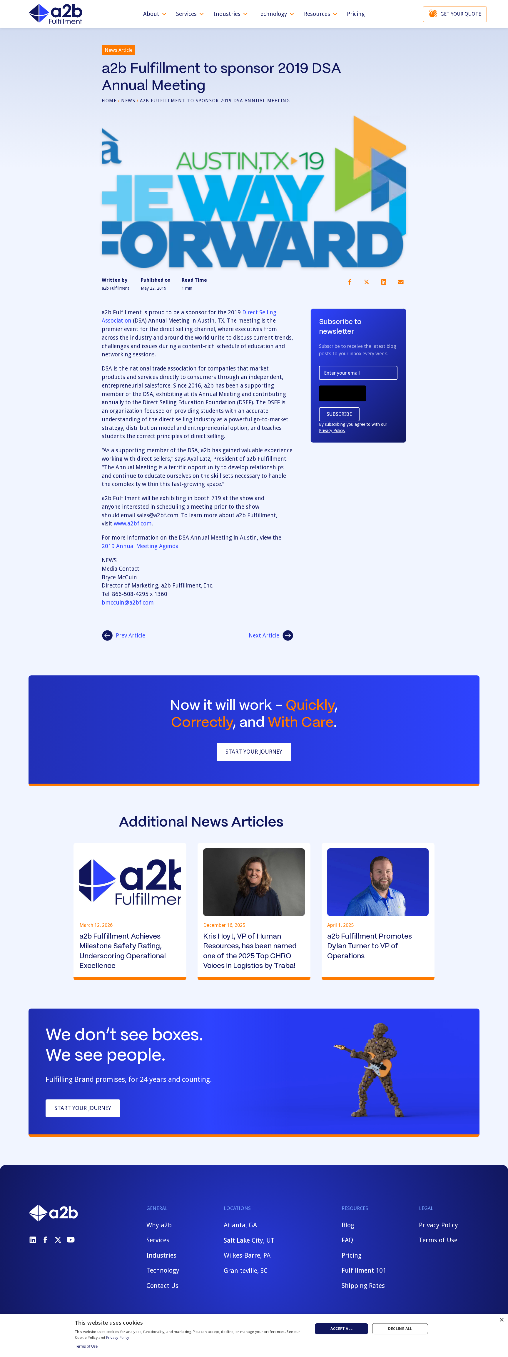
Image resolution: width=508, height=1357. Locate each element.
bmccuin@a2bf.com (128, 602)
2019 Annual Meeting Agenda (140, 546)
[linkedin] (33, 1240)
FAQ (347, 1240)
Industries (161, 1255)
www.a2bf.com (133, 523)
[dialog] (254, 1335)
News (128, 101)
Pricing (356, 14)
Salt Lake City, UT (249, 1240)
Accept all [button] (341, 1328)
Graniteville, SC (246, 1270)
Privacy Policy (438, 1225)
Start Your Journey (253, 751)
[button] (155, 14)
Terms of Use (438, 1240)
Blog (348, 1225)
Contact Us (162, 1285)
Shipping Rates (363, 1285)
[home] (55, 14)
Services (157, 1240)
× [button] (501, 1320)
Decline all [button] (400, 1328)
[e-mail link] (400, 282)
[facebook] (45, 1240)
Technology (162, 1270)
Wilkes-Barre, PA (247, 1255)
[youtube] (70, 1240)
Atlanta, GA (240, 1225)
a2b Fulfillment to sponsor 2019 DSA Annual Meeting (215, 101)
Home (109, 101)
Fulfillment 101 (364, 1270)
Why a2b (159, 1225)
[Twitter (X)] (58, 1240)
